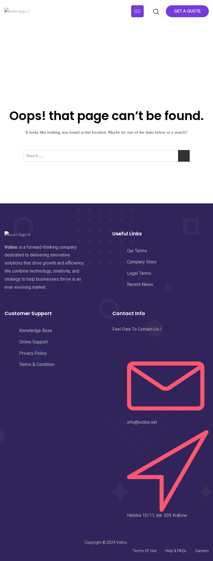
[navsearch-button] (156, 11)
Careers (202, 550)
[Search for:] (106, 156)
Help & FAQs (175, 550)
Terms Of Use (145, 550)
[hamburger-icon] (137, 11)
